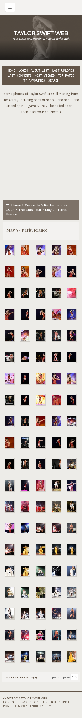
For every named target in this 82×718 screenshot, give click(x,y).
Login (23, 70)
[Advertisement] (41, 155)
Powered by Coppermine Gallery (27, 706)
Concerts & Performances (46, 205)
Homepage (10, 702)
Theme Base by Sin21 (55, 702)
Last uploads (63, 70)
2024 (10, 210)
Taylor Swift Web (41, 33)
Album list (40, 70)
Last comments (19, 75)
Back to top (29, 702)
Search (53, 80)
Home (11, 70)
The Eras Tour (29, 210)
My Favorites (34, 80)
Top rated (66, 75)
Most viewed (45, 75)
